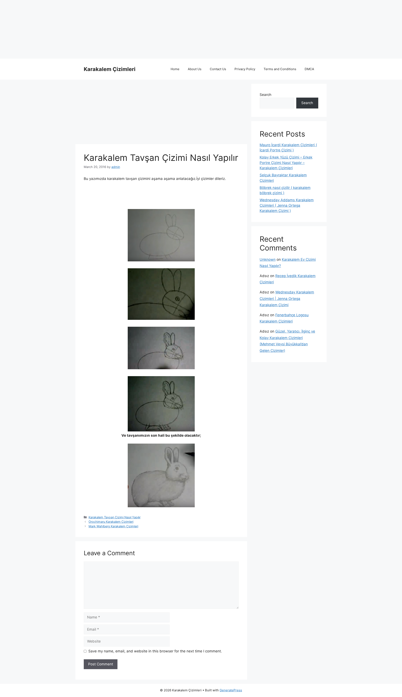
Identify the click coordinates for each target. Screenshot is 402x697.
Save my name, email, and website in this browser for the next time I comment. (155, 651)
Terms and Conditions (280, 69)
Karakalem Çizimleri (109, 69)
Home (175, 69)
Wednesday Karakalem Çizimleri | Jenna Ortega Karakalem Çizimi (287, 298)
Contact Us (218, 69)
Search (265, 95)
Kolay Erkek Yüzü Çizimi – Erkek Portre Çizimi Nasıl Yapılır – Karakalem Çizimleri (286, 162)
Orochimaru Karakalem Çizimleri (111, 521)
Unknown (268, 259)
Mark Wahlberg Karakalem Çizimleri (113, 526)
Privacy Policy (244, 69)
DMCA (309, 69)
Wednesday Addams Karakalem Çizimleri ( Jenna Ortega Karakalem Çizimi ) (287, 205)
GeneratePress (231, 690)
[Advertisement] (125, 29)
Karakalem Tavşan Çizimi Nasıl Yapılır (114, 517)
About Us (194, 69)
